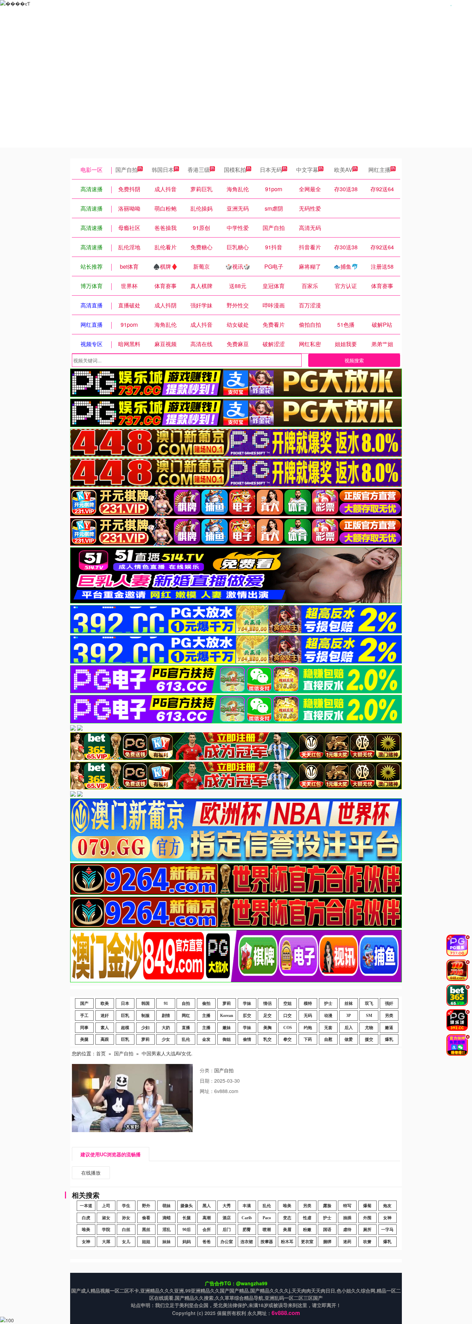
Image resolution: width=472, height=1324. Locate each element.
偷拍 (206, 1003)
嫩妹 (227, 1027)
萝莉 (227, 1003)
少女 (166, 1039)
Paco (267, 1217)
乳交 (267, 1039)
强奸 (389, 1003)
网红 (186, 1015)
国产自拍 (126, 170)
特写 (347, 1205)
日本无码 (271, 170)
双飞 (369, 1003)
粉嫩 (307, 1229)
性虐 (307, 1217)
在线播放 (91, 1172)
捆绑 (327, 1241)
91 (166, 1003)
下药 (308, 1039)
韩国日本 (163, 170)
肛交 (247, 1015)
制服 (145, 1015)
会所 (206, 1229)
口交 (287, 1015)
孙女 (126, 1217)
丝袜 (348, 1003)
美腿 (84, 1039)
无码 (308, 1015)
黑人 (206, 1205)
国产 (84, 1003)
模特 (308, 1003)
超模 (125, 1027)
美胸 (267, 1027)
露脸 (327, 1205)
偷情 (247, 1039)
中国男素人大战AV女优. (167, 1053)
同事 (84, 1027)
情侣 (267, 1003)
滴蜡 (166, 1217)
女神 (387, 1217)
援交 (369, 1039)
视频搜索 (354, 360)
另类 (389, 1015)
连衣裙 (246, 1241)
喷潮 (267, 1229)
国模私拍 (235, 170)
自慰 (328, 1039)
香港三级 (199, 170)
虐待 (347, 1229)
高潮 (206, 1217)
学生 (126, 1205)
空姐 (287, 1003)
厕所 (367, 1229)
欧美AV (343, 170)
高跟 (105, 1039)
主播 (206, 1015)
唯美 (287, 1205)
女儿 (126, 1241)
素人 (105, 1027)
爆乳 (389, 1039)
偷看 (146, 1217)
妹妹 (166, 1241)
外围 (367, 1217)
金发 (206, 1039)
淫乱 (166, 1229)
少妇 (145, 1027)
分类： (207, 1070)
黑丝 (146, 1229)
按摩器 (267, 1241)
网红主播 (379, 170)
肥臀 (247, 1229)
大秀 (227, 1205)
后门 (227, 1229)
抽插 (347, 1217)
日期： (207, 1080)
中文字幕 (307, 170)
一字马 (387, 1229)
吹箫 (367, 1241)
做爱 (348, 1039)
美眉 (287, 1229)
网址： (207, 1090)
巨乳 (125, 1015)
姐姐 (146, 1241)
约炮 (308, 1027)
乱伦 (186, 1039)
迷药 (347, 1241)
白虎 (86, 1217)
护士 (328, 1003)
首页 (101, 1053)
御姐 (227, 1039)
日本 (125, 1003)
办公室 (226, 1241)
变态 (287, 1217)
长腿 (186, 1217)
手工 (84, 1015)
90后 (186, 1229)
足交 (267, 1015)
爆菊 (367, 1205)
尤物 (369, 1027)
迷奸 (105, 1015)
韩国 (145, 1003)
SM (369, 1015)
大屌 (106, 1241)
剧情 (166, 1015)
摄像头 (186, 1205)
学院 (106, 1229)
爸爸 (206, 1241)
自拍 (186, 1003)
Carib (247, 1217)
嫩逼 (389, 1027)
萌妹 (166, 1205)
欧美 (105, 1003)
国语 (327, 1229)
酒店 (227, 1217)
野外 (146, 1205)
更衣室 (307, 1241)
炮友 (387, 1205)
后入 (348, 1027)
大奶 (166, 1027)
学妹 (247, 1003)
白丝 (126, 1229)
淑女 (106, 1217)
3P (348, 1015)
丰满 (247, 1205)
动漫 (328, 1015)
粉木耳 (287, 1241)
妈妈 (186, 1241)
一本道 (86, 1205)
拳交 (287, 1039)
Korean (226, 1015)
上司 (106, 1205)
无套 (328, 1027)
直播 (186, 1027)
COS (287, 1027)
